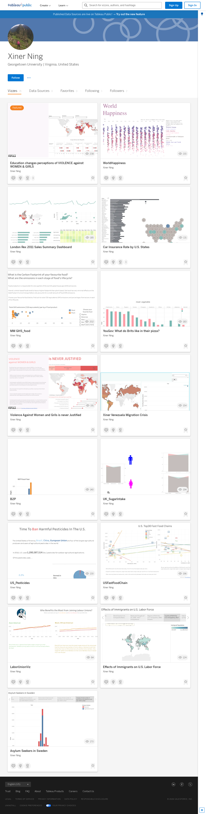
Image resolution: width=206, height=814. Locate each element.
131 (185, 237)
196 (185, 573)
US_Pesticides (20, 583)
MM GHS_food (20, 331)
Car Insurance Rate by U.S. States (126, 247)
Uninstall (10, 806)
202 (92, 321)
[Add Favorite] (93, 178)
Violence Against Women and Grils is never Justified (45, 415)
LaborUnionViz (20, 667)
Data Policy (71, 799)
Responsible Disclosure (94, 799)
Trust (7, 791)
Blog (18, 791)
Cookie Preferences (31, 806)
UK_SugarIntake (114, 499)
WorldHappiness (114, 163)
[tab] (202, 14)
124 (185, 657)
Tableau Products (55, 791)
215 (185, 153)
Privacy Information (49, 799)
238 (92, 153)
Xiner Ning (15, 171)
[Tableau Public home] (20, 5)
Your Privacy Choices (64, 806)
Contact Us (88, 791)
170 (92, 741)
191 (92, 405)
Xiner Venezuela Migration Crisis (125, 415)
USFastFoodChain (115, 583)
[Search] (85, 5)
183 (185, 321)
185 (92, 237)
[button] (173, 784)
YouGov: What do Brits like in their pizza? (131, 331)
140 (92, 489)
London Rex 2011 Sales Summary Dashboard (41, 247)
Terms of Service (24, 799)
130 (92, 573)
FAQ (27, 791)
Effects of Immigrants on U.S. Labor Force (132, 667)
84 (92, 657)
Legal (8, 799)
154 (185, 405)
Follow (16, 77)
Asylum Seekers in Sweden (28, 751)
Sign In (192, 5)
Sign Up (173, 5)
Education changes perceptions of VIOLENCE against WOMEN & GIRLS (47, 164)
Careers (73, 791)
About (38, 791)
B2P (13, 499)
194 (185, 489)
